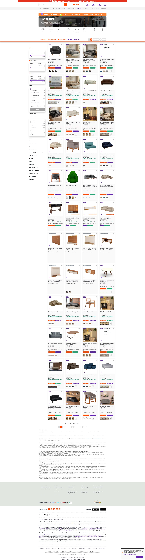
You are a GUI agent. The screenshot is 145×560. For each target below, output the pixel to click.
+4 (110, 102)
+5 (110, 134)
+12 (75, 71)
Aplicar (37, 109)
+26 (110, 71)
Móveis (40, 11)
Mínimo (31, 51)
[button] (73, 39)
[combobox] (36, 117)
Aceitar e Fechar (139, 557)
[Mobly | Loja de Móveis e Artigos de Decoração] (76, 4)
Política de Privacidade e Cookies (130, 554)
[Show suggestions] (44, 117)
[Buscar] (65, 4)
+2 (75, 165)
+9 (58, 134)
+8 (110, 418)
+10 (58, 71)
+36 (58, 102)
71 (83, 426)
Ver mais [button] (32, 134)
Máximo (39, 51)
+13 (93, 386)
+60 (93, 134)
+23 (75, 386)
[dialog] (132, 554)
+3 (75, 134)
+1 (58, 386)
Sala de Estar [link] (44, 11)
